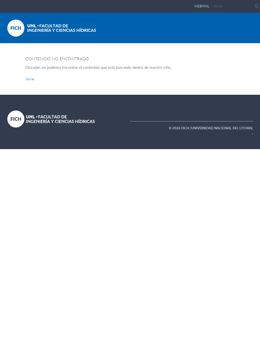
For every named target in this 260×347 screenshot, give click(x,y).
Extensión (173, 59)
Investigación (149, 59)
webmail (201, 6)
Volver (30, 79)
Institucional (102, 59)
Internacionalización (233, 59)
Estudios (126, 59)
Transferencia (198, 59)
